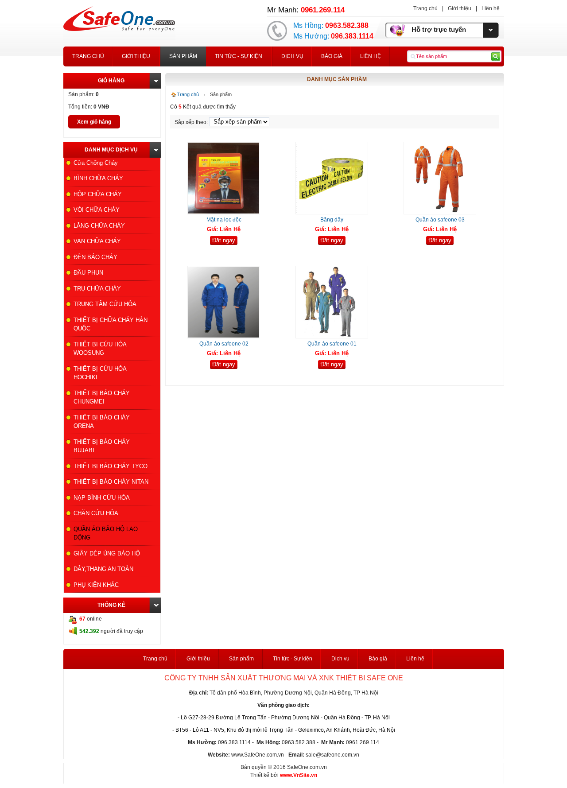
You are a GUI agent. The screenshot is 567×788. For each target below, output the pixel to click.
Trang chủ (425, 8)
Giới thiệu (459, 8)
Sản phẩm (183, 56)
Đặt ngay (223, 240)
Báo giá (331, 56)
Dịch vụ (292, 56)
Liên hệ (491, 8)
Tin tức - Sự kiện (238, 56)
